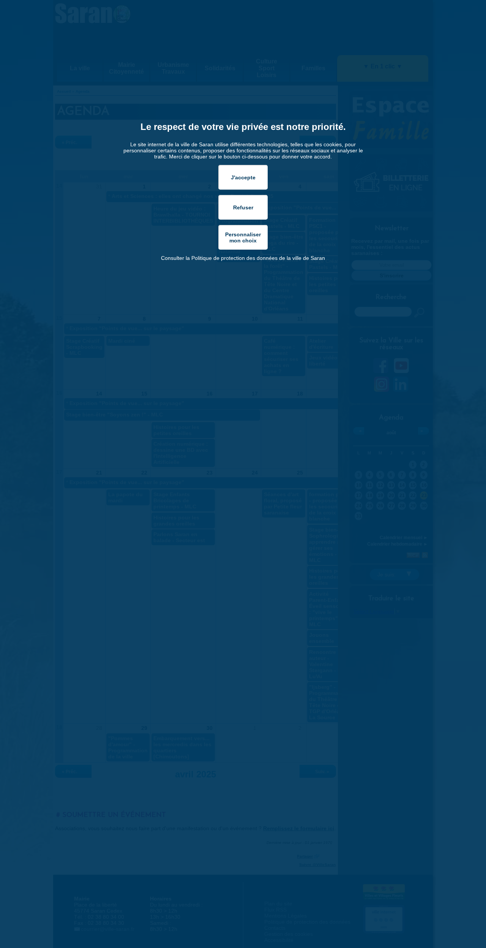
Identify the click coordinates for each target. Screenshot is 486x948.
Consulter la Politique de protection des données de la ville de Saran (243, 258)
